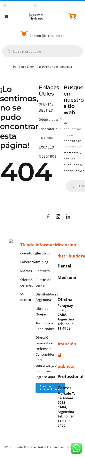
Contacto (43, 271)
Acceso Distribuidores (47, 35)
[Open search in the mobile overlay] (42, 51)
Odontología (30, 253)
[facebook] (48, 217)
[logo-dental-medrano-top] (42, 15)
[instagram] (58, 217)
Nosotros (43, 253)
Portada (18, 66)
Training (42, 262)
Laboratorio (29, 262)
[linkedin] (68, 217)
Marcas (26, 271)
